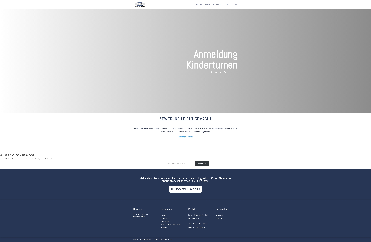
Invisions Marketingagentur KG (162, 239)
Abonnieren (202, 163)
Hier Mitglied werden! (185, 136)
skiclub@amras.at (199, 227)
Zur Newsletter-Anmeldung (185, 189)
